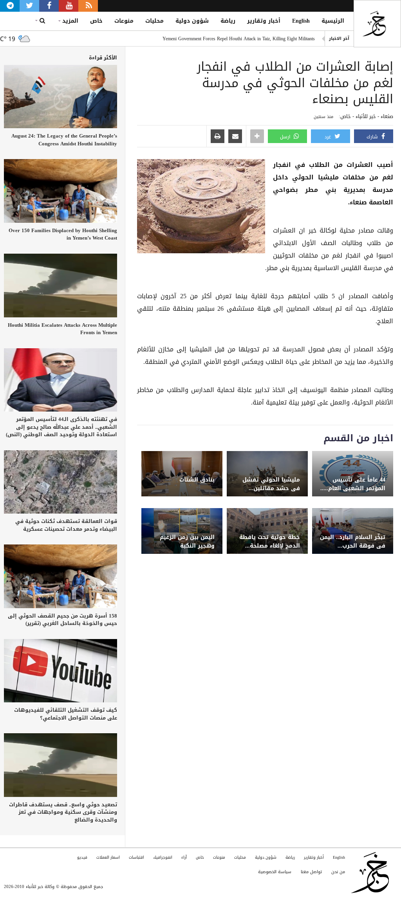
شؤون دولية (192, 21)
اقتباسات (136, 857)
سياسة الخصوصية (274, 872)
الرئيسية (333, 21)
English (301, 21)
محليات (154, 21)
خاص (96, 21)
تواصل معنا (311, 872)
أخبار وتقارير (263, 21)
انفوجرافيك (162, 857)
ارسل (286, 136)
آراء (184, 857)
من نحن (338, 872)
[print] (217, 136)
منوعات (124, 21)
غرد (328, 136)
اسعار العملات (108, 857)
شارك (373, 136)
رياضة (227, 21)
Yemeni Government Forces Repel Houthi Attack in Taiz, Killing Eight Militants (239, 38)
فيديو (82, 857)
